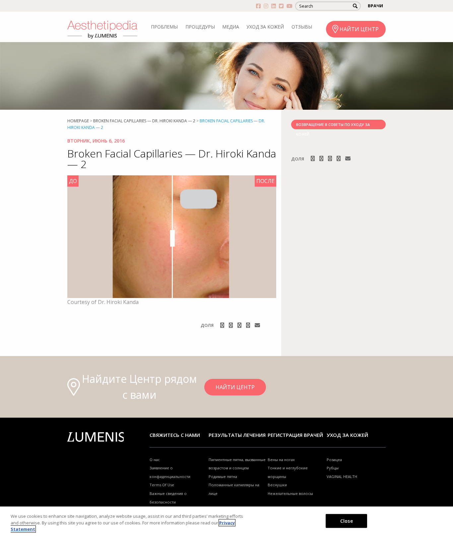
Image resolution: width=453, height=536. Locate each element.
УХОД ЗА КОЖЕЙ (265, 27)
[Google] (240, 325)
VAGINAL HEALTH (342, 476)
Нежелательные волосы (290, 493)
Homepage (78, 121)
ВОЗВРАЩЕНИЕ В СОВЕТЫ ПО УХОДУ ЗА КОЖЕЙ (333, 125)
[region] (226, 521)
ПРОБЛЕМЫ (164, 27)
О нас (155, 459)
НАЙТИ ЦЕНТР (359, 29)
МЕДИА (230, 27)
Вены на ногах (281, 459)
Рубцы (333, 467)
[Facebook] (223, 325)
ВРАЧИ (375, 6)
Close (346, 520)
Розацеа (334, 459)
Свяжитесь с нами (175, 435)
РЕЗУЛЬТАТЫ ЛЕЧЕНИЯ (237, 435)
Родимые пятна (223, 476)
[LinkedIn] (248, 325)
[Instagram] (231, 325)
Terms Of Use (162, 484)
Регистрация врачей (295, 435)
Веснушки (277, 484)
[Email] (257, 325)
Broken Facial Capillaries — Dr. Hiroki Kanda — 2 (144, 121)
